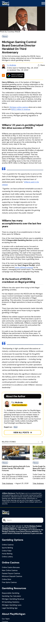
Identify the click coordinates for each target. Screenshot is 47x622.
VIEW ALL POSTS (21, 432)
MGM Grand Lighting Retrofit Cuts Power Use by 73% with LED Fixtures (16, 468)
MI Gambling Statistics (10, 602)
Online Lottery (7, 557)
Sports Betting (7, 548)
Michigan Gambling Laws (11, 605)
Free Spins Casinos (9, 582)
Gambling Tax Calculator (11, 596)
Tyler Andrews (7, 483)
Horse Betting (7, 554)
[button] (43, 3)
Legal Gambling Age (9, 608)
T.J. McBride (11, 65)
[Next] (42, 442)
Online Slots (6, 579)
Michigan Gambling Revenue (13, 599)
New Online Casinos (9, 570)
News (5, 36)
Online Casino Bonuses (11, 567)
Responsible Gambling (10, 593)
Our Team (6, 619)
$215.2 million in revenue (20, 109)
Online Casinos (7, 545)
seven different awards (24, 267)
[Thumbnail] (16, 453)
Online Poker (7, 551)
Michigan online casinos (19, 107)
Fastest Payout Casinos (11, 573)
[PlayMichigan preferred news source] (15, 75)
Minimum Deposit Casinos (12, 576)
